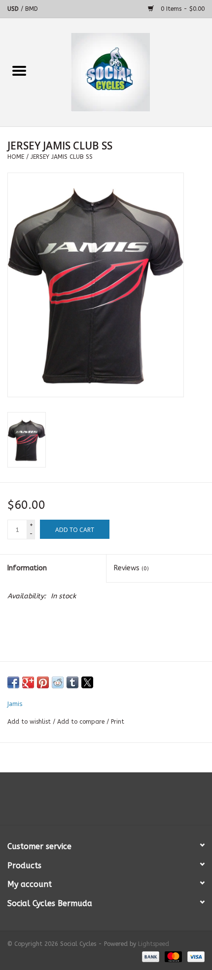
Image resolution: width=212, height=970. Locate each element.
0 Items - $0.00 (182, 8)
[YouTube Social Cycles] (106, 802)
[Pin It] (43, 682)
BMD (31, 8)
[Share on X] (87, 682)
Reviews (131, 568)
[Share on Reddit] (58, 682)
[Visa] (194, 956)
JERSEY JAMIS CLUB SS (62, 156)
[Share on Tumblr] (72, 682)
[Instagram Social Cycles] (124, 802)
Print (117, 721)
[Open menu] (19, 70)
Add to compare (81, 721)
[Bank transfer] (150, 956)
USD (14, 8)
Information (27, 568)
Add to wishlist (30, 721)
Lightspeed (153, 944)
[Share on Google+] (28, 682)
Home (15, 156)
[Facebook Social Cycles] (88, 802)
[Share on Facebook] (13, 682)
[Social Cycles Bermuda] (125, 72)
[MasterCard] (172, 956)
